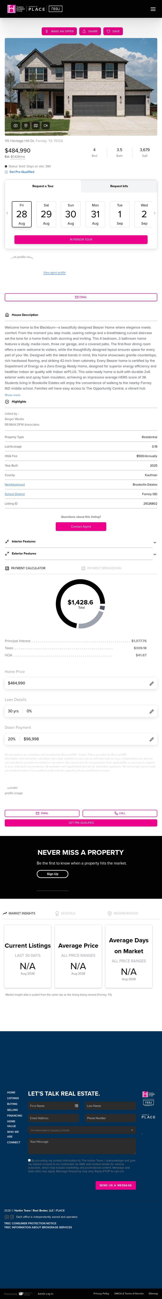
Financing (14, 1115)
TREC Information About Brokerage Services (38, 1227)
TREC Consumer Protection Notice (30, 1223)
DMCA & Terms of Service (129, 1293)
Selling (12, 1110)
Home (11, 1092)
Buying (12, 1104)
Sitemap (153, 1293)
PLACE (60, 1210)
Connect (13, 1142)
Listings (13, 1098)
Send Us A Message (116, 1185)
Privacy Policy (101, 1293)
